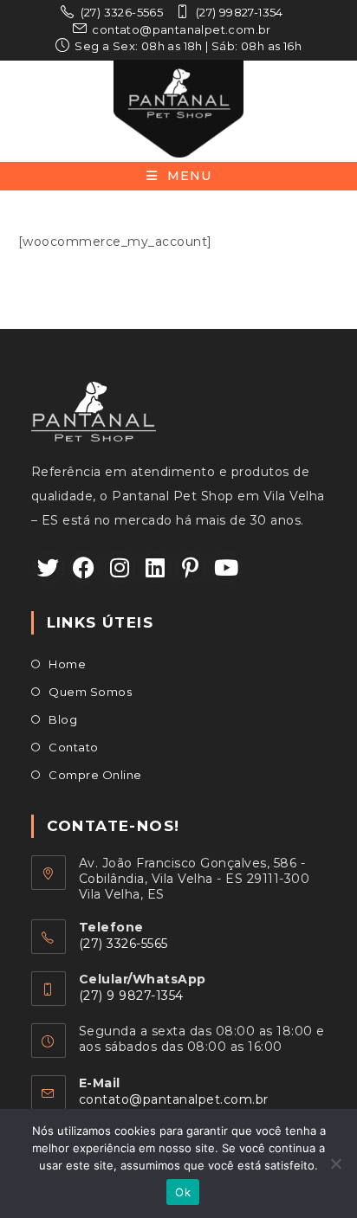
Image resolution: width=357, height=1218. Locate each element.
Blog (63, 719)
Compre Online (95, 775)
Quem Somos (90, 692)
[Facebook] (84, 567)
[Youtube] (226, 567)
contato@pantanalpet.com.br (174, 1099)
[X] (49, 567)
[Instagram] (120, 567)
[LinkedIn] (155, 567)
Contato (74, 747)
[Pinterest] (191, 567)
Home (67, 664)
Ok (183, 1192)
